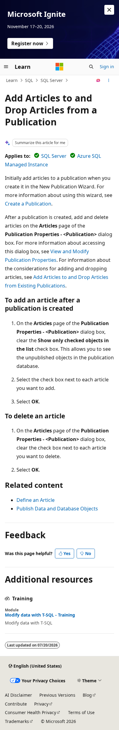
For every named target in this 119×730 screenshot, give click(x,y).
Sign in (107, 66)
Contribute (16, 704)
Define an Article (35, 500)
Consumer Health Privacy (30, 712)
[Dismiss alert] (109, 10)
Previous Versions (57, 695)
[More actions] (108, 80)
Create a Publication (28, 203)
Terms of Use (81, 712)
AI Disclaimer (18, 695)
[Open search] (91, 66)
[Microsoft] (59, 67)
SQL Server (52, 80)
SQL (29, 80)
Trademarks (17, 721)
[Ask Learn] (98, 80)
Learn (12, 80)
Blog (87, 695)
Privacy (41, 704)
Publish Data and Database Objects (57, 508)
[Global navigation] (6, 66)
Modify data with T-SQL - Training (40, 615)
